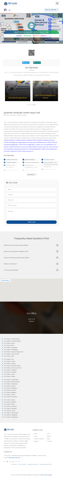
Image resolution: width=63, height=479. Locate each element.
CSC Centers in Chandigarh (10, 347)
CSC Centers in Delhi (9, 356)
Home (35, 433)
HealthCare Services (15, 147)
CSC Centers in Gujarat (9, 361)
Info (12, 39)
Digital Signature (23, 142)
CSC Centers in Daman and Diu (11, 354)
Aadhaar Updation (21, 140)
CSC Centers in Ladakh (9, 376)
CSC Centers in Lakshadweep (11, 379)
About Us (18, 39)
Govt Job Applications (47, 144)
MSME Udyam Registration (49, 149)
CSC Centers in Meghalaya (10, 388)
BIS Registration (13, 142)
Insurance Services (42, 147)
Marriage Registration (35, 149)
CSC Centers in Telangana (10, 408)
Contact (49, 441)
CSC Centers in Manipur (10, 386)
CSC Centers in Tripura (9, 410)
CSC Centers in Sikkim (9, 404)
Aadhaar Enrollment (9, 140)
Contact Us (39, 39)
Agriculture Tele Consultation (35, 140)
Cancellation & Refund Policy (46, 464)
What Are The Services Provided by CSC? (16, 251)
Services (26, 39)
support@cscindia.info (14, 457)
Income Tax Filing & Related (29, 147)
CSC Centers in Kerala (9, 374)
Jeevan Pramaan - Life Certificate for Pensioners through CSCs (51, 164)
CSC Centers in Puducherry (10, 396)
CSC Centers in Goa (9, 359)
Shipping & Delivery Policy (33, 464)
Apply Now (48, 39)
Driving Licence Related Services (37, 142)
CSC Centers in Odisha (9, 394)
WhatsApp (28, 35)
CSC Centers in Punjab (9, 400)
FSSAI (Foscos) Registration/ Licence (29, 144)
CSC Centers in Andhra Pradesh (11, 339)
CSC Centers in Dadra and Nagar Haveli (13, 351)
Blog (48, 438)
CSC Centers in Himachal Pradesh (12, 365)
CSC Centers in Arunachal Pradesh (12, 341)
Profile (49, 436)
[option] (18, 92)
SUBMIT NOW (31, 222)
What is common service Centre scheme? (16, 245)
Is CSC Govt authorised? (11, 270)
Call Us (20, 35)
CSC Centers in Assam (9, 343)
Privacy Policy (14, 464)
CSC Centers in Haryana (10, 363)
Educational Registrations (11, 144)
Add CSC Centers (39, 438)
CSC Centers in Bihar (9, 345)
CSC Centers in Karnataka (10, 372)
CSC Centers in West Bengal (11, 417)
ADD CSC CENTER (50, 10)
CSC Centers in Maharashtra (11, 384)
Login (9, 10)
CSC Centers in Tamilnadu (10, 406)
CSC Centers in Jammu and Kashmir (13, 367)
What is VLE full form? (10, 264)
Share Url (26, 62)
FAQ (48, 433)
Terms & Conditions (22, 464)
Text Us (36, 35)
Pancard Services (27, 151)
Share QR (37, 62)
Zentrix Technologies (46, 475)
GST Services (29, 173)
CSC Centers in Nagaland (10, 392)
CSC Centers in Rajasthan (10, 402)
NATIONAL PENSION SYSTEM (12, 151)
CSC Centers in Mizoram (10, 390)
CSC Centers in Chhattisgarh (11, 349)
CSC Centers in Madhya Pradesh (12, 381)
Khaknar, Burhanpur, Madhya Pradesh (16, 115)
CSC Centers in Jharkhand (10, 370)
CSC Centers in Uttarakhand (10, 415)
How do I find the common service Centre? (16, 257)
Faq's (32, 39)
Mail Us (44, 35)
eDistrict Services (52, 142)
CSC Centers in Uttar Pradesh (11, 412)
